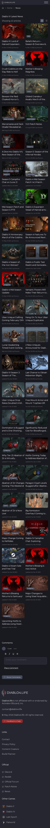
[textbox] (25, 661)
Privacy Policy (8, 744)
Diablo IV (10, 811)
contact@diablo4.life (12, 709)
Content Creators (10, 749)
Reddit (8, 777)
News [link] (18, 8)
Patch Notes (11, 786)
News (7, 791)
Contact (6, 739)
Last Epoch (11, 817)
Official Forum (12, 782)
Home (9, 8)
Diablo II (10, 806)
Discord (8, 772)
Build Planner (9, 754)
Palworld (10, 822)
